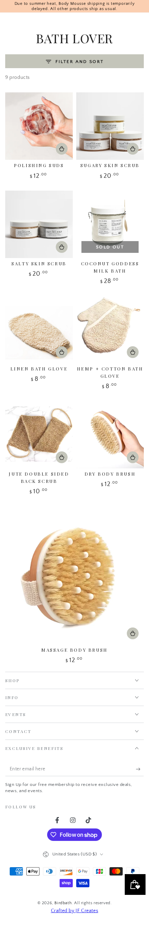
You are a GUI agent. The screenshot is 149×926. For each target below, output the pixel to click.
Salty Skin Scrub (39, 263)
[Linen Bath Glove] (39, 329)
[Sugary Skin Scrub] (110, 126)
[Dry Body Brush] (110, 434)
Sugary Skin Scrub (110, 165)
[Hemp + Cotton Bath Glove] (110, 329)
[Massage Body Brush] (74, 575)
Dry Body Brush (110, 474)
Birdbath (63, 903)
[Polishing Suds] (39, 126)
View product (62, 149)
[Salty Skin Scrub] (39, 224)
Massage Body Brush (74, 650)
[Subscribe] (140, 769)
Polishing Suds (39, 165)
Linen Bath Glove (39, 369)
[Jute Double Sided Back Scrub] (39, 434)
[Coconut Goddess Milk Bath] (110, 224)
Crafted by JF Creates (74, 911)
